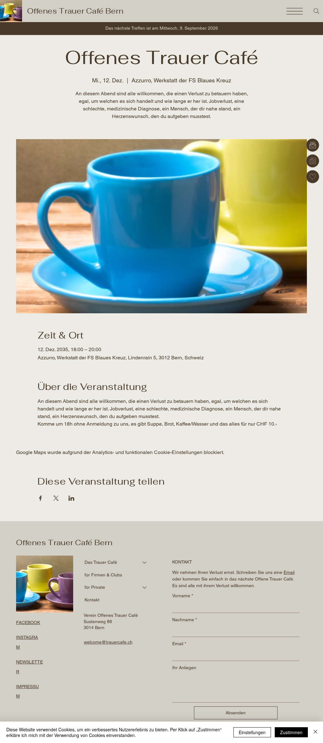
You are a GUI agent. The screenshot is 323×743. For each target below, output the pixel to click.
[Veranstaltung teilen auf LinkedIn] (71, 498)
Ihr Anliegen (184, 667)
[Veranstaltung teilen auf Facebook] (41, 498)
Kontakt (92, 599)
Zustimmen (291, 732)
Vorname (182, 595)
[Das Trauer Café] (145, 562)
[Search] (316, 11)
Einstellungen (252, 732)
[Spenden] (312, 176)
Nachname (184, 619)
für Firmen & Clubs (103, 574)
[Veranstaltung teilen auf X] (56, 498)
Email (179, 643)
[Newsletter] (312, 161)
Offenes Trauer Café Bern (75, 11)
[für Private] (145, 587)
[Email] (312, 145)
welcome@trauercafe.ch (108, 642)
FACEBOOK (28, 622)
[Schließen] (315, 732)
